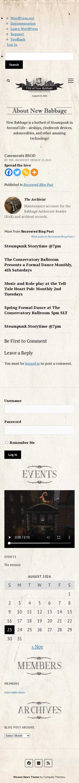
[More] (34, 172)
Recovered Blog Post (38, 184)
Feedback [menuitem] (18, 39)
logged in (32, 363)
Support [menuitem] (17, 34)
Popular (21, 692)
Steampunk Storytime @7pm (32, 246)
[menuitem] (39, 60)
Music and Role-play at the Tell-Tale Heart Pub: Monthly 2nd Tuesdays (35, 289)
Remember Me (22, 442)
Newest (7, 692)
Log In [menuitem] (12, 44)
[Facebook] (9, 172)
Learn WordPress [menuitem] (24, 28)
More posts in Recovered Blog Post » (53, 236)
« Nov (37, 646)
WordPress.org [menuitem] (22, 18)
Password (12, 421)
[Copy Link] (26, 172)
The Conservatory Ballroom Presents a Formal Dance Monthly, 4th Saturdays (38, 265)
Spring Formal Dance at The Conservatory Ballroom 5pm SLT (36, 310)
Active (14, 692)
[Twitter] (17, 172)
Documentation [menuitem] (23, 23)
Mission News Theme (26, 777)
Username (13, 400)
